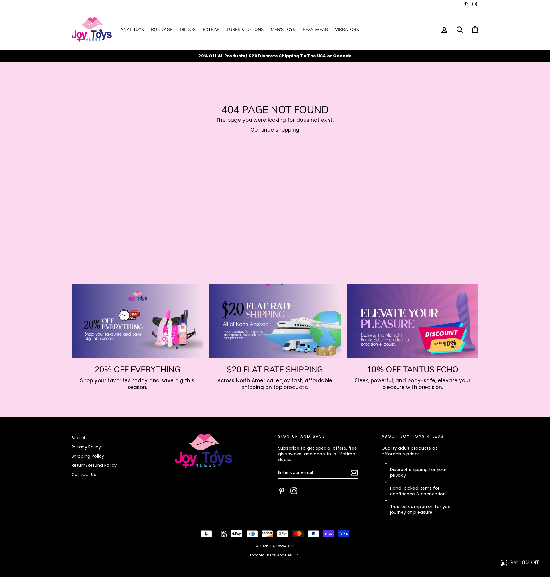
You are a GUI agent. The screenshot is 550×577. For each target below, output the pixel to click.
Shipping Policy (88, 456)
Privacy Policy (86, 447)
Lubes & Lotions (245, 29)
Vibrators (347, 29)
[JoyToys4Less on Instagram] (293, 490)
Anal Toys (132, 29)
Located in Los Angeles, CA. (275, 555)
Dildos (188, 29)
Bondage (161, 29)
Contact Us (84, 474)
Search (79, 438)
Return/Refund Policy (94, 465)
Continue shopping (274, 130)
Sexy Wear (315, 29)
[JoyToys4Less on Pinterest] (281, 490)
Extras (211, 29)
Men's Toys (283, 29)
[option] (275, 56)
